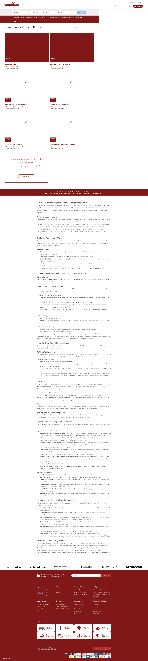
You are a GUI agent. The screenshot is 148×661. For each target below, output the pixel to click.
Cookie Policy (77, 613)
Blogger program (97, 611)
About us (76, 607)
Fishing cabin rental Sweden (44, 596)
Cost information (41, 606)
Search (82, 12)
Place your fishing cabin (43, 604)
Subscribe (106, 575)
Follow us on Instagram (61, 606)
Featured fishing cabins (80, 590)
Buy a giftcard (96, 604)
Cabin (57, 590)
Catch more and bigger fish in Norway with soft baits (102, 594)
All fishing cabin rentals (80, 592)
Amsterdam (66, 67)
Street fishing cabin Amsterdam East (60, 64)
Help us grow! (96, 607)
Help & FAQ (40, 609)
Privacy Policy (77, 611)
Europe (53, 243)
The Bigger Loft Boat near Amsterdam (60, 104)
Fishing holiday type (30, 17)
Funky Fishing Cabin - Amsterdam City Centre (62, 144)
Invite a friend (96, 613)
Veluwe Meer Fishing (10, 64)
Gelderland (14, 67)
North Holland (59, 67)
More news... (96, 596)
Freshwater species (53, 17)
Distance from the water (67, 17)
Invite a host (96, 609)
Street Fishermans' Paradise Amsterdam (16, 104)
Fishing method (42, 17)
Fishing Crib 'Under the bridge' (13, 144)
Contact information (79, 604)
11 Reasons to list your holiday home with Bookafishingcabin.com (102, 590)
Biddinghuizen (20, 67)
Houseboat (58, 592)
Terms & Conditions (79, 609)
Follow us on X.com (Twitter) (63, 609)
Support (39, 611)
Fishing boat (79, 17)
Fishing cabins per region (80, 594)
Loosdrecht (66, 107)
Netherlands (8, 67)
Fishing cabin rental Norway (44, 590)
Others (14, 21)
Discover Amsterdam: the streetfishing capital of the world (102, 592)
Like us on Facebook (61, 604)
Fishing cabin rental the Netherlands (42, 592)
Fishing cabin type (17, 17)
